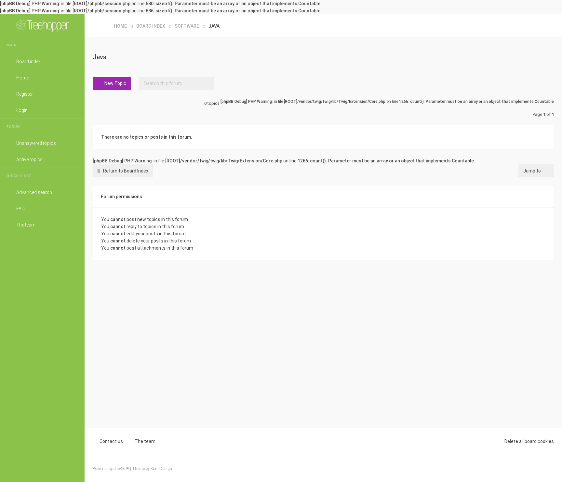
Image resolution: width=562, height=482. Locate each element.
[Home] (42, 25)
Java (99, 57)
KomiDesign (161, 468)
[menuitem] (547, 25)
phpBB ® (121, 468)
